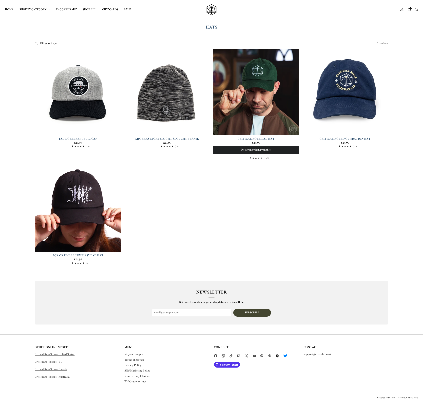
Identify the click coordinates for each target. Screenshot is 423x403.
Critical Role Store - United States (55, 354)
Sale (127, 9)
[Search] (416, 9)
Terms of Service (134, 359)
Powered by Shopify (386, 397)
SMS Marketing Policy (137, 370)
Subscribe (252, 312)
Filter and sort (48, 43)
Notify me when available (256, 149)
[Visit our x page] (246, 356)
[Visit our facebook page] (215, 356)
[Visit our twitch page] (239, 356)
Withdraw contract (135, 381)
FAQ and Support (134, 354)
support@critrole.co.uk (317, 354)
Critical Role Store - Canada (51, 369)
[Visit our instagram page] (223, 356)
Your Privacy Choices (137, 376)
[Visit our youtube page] (254, 356)
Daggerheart (66, 9)
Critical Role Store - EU (48, 361)
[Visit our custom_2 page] (270, 356)
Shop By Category (32, 9)
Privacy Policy (132, 365)
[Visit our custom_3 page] (277, 356)
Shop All (89, 9)
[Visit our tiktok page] (231, 356)
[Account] (402, 9)
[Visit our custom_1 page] (262, 356)
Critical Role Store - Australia (52, 376)
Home (9, 9)
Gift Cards (110, 9)
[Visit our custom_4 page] (285, 356)
